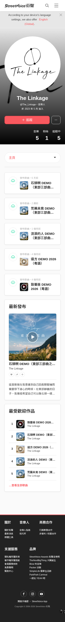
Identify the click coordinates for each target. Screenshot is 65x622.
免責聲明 (9, 567)
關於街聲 (9, 530)
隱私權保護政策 (12, 557)
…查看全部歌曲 (18, 485)
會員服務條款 (11, 564)
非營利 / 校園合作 (47, 533)
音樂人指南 (25, 530)
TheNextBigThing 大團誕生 (42, 560)
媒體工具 (9, 537)
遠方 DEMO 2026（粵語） (43, 447)
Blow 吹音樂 (35, 564)
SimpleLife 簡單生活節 (40, 571)
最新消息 (9, 533)
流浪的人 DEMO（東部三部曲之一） (43, 238)
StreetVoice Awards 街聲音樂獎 (44, 557)
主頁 (12, 158)
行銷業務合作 (45, 530)
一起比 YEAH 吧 (37, 578)
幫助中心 (9, 571)
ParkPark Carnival (38, 574)
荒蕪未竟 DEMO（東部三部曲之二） (43, 213)
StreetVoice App (39, 601)
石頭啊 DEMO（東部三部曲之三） (42, 187)
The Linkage (16, 368)
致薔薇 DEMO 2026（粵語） (44, 422)
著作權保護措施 (12, 560)
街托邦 (23, 533)
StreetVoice (19, 5)
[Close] (61, 15)
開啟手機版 (23, 601)
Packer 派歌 (35, 567)
